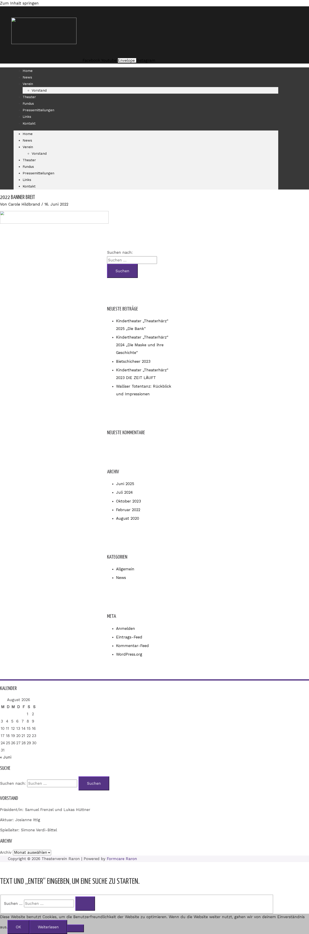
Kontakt (29, 123)
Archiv (6, 852)
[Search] (85, 903)
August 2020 (127, 518)
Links (27, 117)
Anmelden (125, 628)
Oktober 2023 (128, 501)
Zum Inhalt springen (19, 3)
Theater (29, 97)
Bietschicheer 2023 (133, 361)
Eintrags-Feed (129, 637)
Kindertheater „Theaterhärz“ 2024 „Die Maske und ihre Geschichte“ (142, 345)
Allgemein (125, 569)
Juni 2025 (125, 483)
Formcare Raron (122, 858)
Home (28, 71)
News (27, 77)
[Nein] (75, 928)
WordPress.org (129, 654)
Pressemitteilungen (38, 110)
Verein (28, 84)
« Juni (5, 757)
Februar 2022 (128, 509)
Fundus (28, 104)
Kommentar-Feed (132, 645)
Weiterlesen (48, 927)
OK (18, 927)
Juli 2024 (124, 492)
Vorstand (39, 90)
